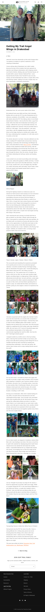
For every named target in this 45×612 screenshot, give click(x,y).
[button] (3, 2)
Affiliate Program (8, 589)
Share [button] (9, 56)
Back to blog (23, 551)
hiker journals (27, 144)
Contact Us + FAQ (28, 577)
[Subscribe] (33, 566)
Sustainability (7, 580)
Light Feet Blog (7, 586)
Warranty (26, 586)
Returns (25, 583)
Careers (5, 577)
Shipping (26, 580)
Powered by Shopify (27, 609)
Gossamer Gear (20, 609)
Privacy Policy (27, 589)
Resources (6, 583)
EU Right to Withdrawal (29, 595)
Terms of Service (28, 592)
